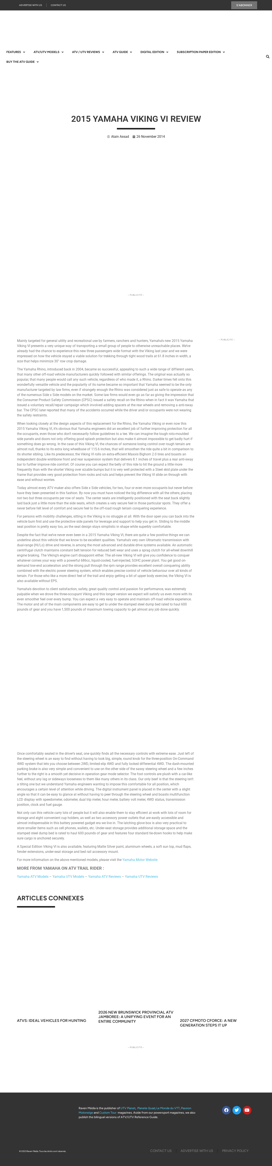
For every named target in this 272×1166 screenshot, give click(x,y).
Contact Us (58, 5)
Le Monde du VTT (168, 1108)
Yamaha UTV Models (68, 877)
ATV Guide (120, 52)
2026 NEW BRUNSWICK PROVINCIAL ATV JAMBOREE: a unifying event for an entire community (135, 1017)
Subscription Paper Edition (199, 52)
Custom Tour (107, 1112)
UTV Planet (127, 1108)
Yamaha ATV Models (32, 877)
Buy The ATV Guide (20, 62)
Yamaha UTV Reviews (141, 877)
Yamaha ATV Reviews (104, 877)
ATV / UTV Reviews (86, 52)
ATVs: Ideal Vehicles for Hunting (51, 1020)
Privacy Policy (235, 1151)
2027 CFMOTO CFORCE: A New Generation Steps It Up (208, 1023)
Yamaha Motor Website (139, 860)
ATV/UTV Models (47, 52)
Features (13, 52)
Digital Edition (152, 52)
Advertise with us (30, 5)
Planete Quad (146, 1108)
